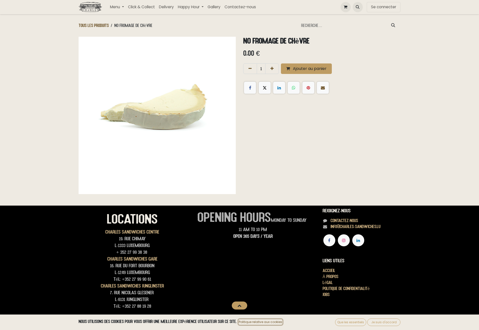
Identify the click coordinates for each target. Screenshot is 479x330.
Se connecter (383, 6)
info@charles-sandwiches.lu (355, 226)
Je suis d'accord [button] (384, 322)
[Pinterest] (308, 88)
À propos (330, 276)
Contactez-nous (344, 220)
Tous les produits (94, 25)
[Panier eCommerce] (346, 7)
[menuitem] (117, 7)
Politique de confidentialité (346, 288)
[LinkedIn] (279, 88)
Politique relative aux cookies (260, 322)
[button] (358, 7)
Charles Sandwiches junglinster (132, 286)
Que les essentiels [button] (350, 322)
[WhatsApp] (294, 88)
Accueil (329, 270)
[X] (265, 88)
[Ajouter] (272, 68)
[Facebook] (250, 88)
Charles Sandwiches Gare (132, 259)
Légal (328, 282)
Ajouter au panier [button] (309, 68)
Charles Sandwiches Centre (132, 232)
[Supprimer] (250, 68)
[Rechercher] (393, 25)
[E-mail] (323, 88)
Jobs (326, 294)
